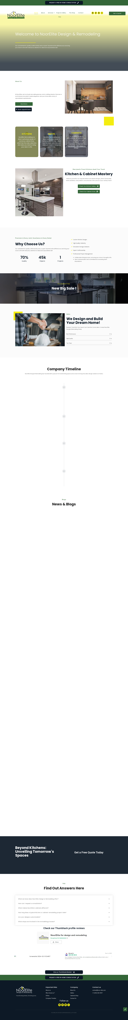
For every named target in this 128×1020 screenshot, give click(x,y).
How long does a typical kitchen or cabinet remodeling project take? (42, 913)
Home (36, 13)
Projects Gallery (61, 13)
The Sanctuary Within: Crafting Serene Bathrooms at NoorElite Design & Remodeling (47, 708)
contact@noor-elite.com (99, 990)
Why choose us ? (50, 993)
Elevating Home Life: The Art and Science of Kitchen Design (37, 817)
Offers (47, 995)
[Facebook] (92, 13)
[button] (64, 899)
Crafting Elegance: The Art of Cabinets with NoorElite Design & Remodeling (44, 601)
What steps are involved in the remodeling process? (36, 922)
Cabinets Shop (74, 995)
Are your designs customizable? (29, 917)
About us (48, 990)
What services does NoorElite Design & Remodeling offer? (38, 899)
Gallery (72, 993)
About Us (72, 990)
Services (50, 13)
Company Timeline (51, 998)
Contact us (96, 987)
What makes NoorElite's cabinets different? (33, 908)
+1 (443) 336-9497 (97, 993)
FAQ (59, 17)
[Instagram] (102, 13)
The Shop (72, 13)
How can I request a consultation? (30, 903)
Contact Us (73, 998)
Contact (80, 13)
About (43, 13)
